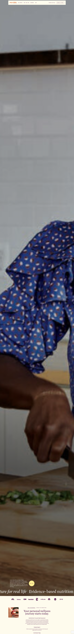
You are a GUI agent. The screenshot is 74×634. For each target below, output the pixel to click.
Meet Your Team (26, 2)
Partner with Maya (52, 2)
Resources (32, 2)
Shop (36, 2)
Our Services (20, 2)
